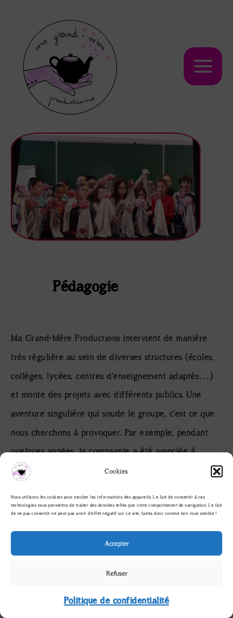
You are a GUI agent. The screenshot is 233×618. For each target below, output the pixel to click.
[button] (216, 471)
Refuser (116, 573)
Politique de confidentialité (116, 600)
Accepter (117, 543)
